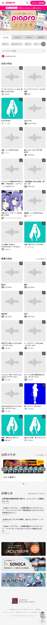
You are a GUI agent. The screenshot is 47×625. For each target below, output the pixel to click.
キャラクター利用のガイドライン (25, 609)
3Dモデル (41, 37)
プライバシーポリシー (8, 612)
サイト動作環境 (11, 609)
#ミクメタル (38, 44)
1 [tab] (21, 484)
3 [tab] (25, 484)
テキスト (29, 37)
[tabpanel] (23, 469)
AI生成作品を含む (11, 56)
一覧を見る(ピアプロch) (35, 493)
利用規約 (37, 609)
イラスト (17, 37)
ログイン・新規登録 (38, 3)
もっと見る (40, 259)
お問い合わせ (19, 612)
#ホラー (28, 44)
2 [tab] (23, 484)
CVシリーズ (27, 612)
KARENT (34, 612)
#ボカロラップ (17, 44)
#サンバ (5, 44)
